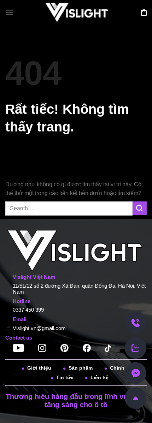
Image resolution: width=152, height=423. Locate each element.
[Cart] (144, 12)
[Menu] (9, 12)
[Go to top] (135, 398)
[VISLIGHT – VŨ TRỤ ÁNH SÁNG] (76, 12)
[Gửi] (140, 208)
